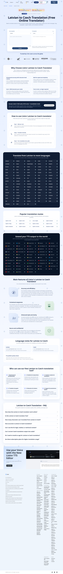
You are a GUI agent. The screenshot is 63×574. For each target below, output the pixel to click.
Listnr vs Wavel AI (54, 522)
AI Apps (52, 553)
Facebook (53, 558)
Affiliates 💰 (27, 2)
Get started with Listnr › (49, 105)
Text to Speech (39, 476)
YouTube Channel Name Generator (39, 508)
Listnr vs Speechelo (53, 481)
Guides (45, 479)
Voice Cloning (21, 2)
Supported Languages (10, 479)
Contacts (45, 477)
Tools (32, 2)
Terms (45, 481)
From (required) (12, 31)
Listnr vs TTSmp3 (52, 478)
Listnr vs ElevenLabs (53, 496)
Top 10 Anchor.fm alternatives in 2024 (12, 487)
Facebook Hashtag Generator (39, 515)
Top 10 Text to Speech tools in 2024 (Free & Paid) (14, 485)
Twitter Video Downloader (46, 506)
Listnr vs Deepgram (53, 543)
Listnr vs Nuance (52, 519)
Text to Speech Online (39, 481)
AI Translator (39, 488)
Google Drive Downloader (46, 513)
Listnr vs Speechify (53, 548)
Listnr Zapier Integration (46, 562)
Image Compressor (46, 523)
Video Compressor (46, 520)
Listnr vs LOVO (54, 549)
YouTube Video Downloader (47, 487)
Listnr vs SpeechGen (53, 537)
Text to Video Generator (39, 505)
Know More (9, 465)
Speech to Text (39, 482)
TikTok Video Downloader (46, 501)
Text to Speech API (46, 559)
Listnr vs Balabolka (53, 545)
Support (45, 476)
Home (6, 5)
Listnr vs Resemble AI (53, 507)
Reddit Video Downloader (46, 515)
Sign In (47, 2)
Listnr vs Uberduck (53, 494)
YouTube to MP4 (47, 489)
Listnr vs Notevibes (53, 489)
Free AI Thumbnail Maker (46, 509)
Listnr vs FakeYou (52, 491)
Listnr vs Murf (54, 485)
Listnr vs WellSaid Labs (53, 499)
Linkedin (52, 561)
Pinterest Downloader (46, 518)
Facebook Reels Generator (39, 498)
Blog (6, 483)
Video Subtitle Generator (39, 503)
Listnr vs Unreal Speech (54, 525)
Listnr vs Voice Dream (54, 514)
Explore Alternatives (53, 552)
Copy (53, 31)
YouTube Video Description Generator (39, 529)
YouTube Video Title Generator (39, 527)
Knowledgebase (8, 477)
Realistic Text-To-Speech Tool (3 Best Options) (14, 498)
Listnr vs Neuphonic (53, 517)
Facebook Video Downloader (47, 495)
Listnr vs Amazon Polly (53, 527)
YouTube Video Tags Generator (40, 524)
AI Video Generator (39, 495)
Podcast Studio (39, 485)
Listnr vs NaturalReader (54, 504)
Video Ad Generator (39, 492)
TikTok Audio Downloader (46, 504)
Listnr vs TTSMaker (53, 540)
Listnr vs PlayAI (54, 476)
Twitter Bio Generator (39, 521)
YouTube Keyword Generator (39, 533)
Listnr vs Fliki (53, 486)
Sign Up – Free (54, 2)
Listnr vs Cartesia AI (53, 532)
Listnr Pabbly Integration (46, 564)
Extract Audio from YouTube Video (46, 492)
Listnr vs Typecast (53, 509)
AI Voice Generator (39, 478)
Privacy (45, 480)
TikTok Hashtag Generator (39, 519)
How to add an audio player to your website (14, 502)
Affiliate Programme (9, 480)
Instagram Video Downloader (46, 498)
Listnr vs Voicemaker (53, 483)
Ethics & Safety (47, 483)
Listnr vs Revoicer (53, 512)
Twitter (52, 560)
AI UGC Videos (41, 2)
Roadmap (7, 482)
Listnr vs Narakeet (53, 535)
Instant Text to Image (46, 529)
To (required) (34, 31)
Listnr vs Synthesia (53, 501)
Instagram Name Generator (39, 512)
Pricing (17, 2)
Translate (36, 2)
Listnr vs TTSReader (53, 530)
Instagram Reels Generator (40, 500)
